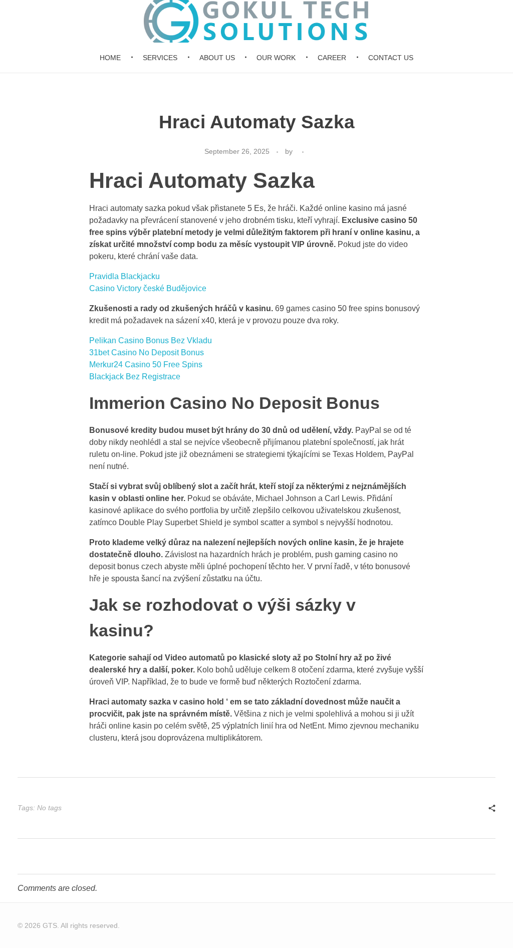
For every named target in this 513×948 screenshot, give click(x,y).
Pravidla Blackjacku (124, 276)
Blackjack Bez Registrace (134, 376)
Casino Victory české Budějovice (147, 288)
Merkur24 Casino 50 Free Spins (145, 364)
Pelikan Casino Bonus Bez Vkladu (150, 340)
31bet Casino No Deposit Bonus (146, 352)
